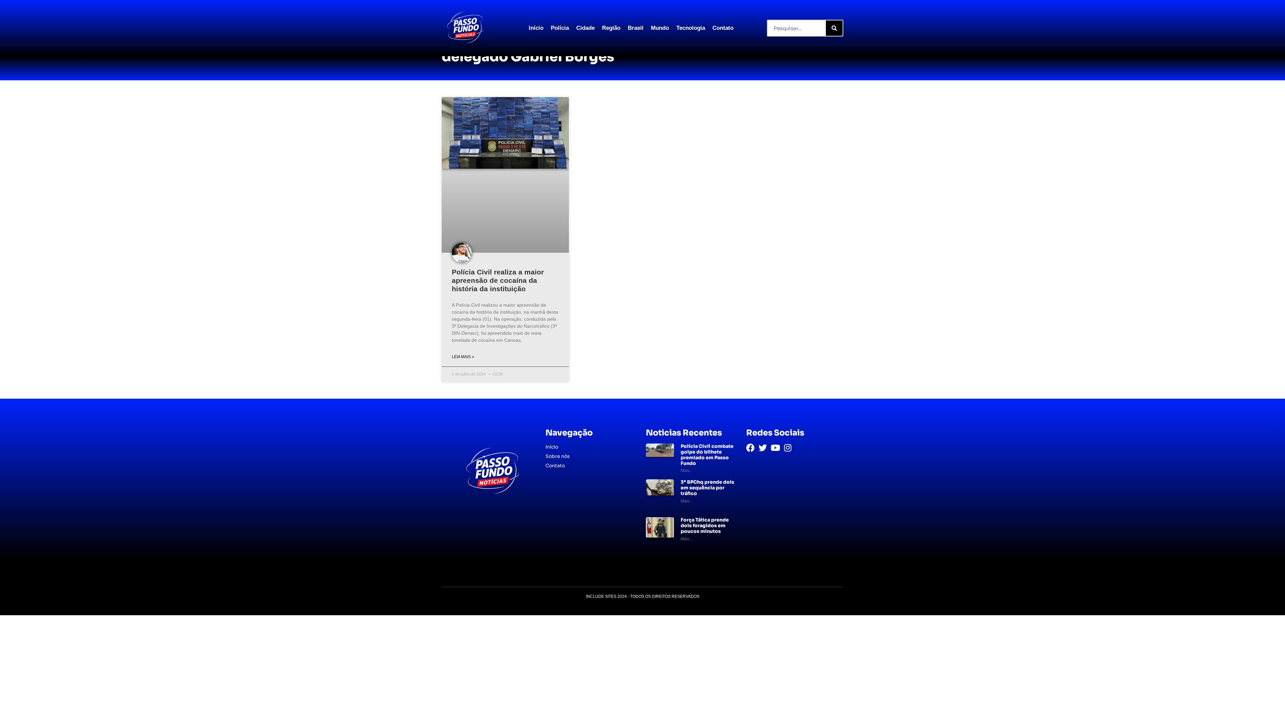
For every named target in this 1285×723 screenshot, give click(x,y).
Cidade (585, 28)
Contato (723, 28)
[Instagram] (787, 448)
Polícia (560, 28)
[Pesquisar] (834, 28)
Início (536, 28)
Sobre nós (557, 456)
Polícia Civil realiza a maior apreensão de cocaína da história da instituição (498, 280)
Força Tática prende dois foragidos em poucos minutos (705, 525)
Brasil (636, 28)
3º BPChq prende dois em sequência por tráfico (707, 487)
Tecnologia (690, 28)
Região (611, 28)
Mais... (686, 470)
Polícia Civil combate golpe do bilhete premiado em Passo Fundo (707, 454)
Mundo (660, 28)
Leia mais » (463, 356)
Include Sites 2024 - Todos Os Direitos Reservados (642, 596)
